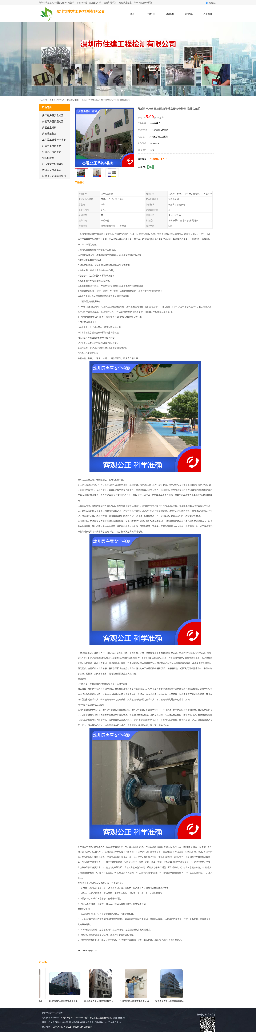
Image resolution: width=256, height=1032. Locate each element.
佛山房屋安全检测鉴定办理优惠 (199, 1001)
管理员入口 (78, 1027)
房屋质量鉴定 (49, 133)
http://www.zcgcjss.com (87, 950)
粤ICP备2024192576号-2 (74, 1018)
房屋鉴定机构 (73, 100)
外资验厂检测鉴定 (51, 152)
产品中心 (151, 14)
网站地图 (88, 1027)
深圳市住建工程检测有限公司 (98, 1018)
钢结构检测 (48, 158)
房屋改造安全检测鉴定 (54, 176)
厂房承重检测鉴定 (51, 146)
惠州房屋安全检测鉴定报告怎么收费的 (58, 1001)
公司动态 (189, 14)
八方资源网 (58, 1027)
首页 (132, 14)
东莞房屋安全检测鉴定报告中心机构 (163, 1001)
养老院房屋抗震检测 (53, 121)
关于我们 (207, 14)
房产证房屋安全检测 (53, 115)
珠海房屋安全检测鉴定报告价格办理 (92, 1001)
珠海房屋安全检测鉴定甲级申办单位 (128, 1001)
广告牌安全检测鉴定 (53, 164)
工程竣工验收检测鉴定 (54, 140)
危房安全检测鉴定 (51, 170)
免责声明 (68, 1027)
